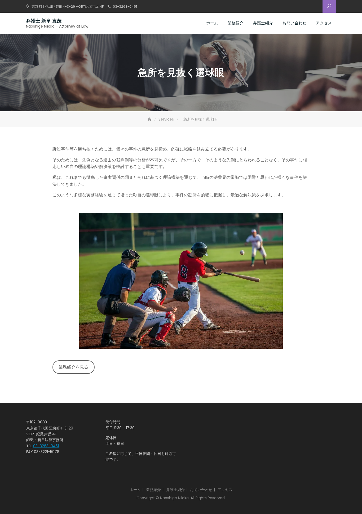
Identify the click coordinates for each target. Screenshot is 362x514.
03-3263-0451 (125, 6)
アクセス (324, 23)
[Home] (150, 119)
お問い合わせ (294, 23)
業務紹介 (236, 23)
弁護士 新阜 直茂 (43, 20)
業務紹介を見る (73, 367)
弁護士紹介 (263, 23)
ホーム (212, 23)
